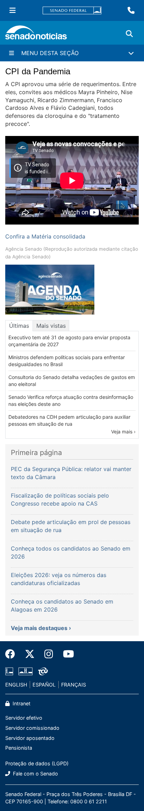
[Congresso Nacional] (25, 671)
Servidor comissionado (32, 728)
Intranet (20, 703)
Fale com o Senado (35, 773)
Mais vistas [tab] (51, 325)
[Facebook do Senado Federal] (12, 654)
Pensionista (18, 748)
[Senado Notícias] (36, 35)
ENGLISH (16, 685)
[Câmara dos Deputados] (9, 671)
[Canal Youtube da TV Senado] (66, 654)
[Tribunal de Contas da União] (43, 671)
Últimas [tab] (19, 325)
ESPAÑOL (44, 685)
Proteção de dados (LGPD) (37, 763)
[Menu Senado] (12, 10)
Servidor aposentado (30, 738)
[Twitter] (29, 654)
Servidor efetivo (23, 718)
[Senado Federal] (72, 11)
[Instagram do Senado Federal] (48, 654)
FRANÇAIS (73, 685)
